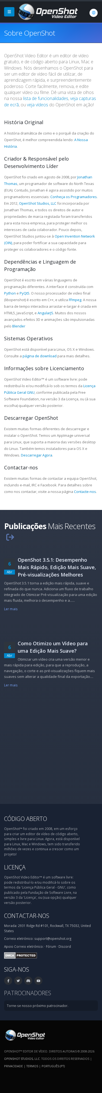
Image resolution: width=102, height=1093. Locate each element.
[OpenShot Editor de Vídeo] (24, 1034)
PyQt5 (24, 293)
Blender (18, 326)
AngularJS (45, 312)
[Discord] (28, 981)
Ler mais (11, 609)
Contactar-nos (26, 916)
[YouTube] (38, 981)
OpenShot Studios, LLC (37, 203)
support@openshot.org (52, 938)
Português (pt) (53, 1066)
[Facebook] (8, 981)
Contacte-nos (85, 491)
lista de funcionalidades (45, 98)
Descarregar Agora (36, 455)
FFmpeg (75, 299)
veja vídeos (37, 105)
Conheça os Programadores (73, 196)
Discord (64, 946)
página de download (40, 355)
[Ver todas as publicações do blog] (10, 537)
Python (10, 293)
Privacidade (13, 1066)
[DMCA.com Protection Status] (20, 955)
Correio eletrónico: (29, 946)
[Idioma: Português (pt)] (93, 13)
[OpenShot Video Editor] (47, 11)
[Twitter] (18, 981)
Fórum (51, 946)
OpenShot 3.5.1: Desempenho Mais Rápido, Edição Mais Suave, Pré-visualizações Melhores (57, 567)
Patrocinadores (27, 993)
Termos (32, 1066)
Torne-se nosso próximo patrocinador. (37, 1005)
